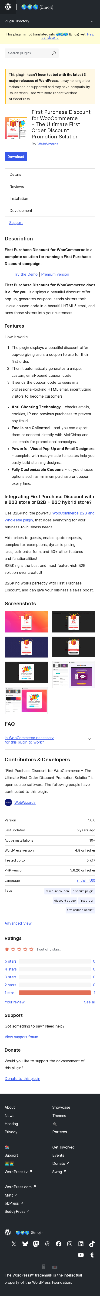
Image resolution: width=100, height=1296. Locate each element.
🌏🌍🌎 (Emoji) (29, 1232)
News (9, 1115)
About (10, 1107)
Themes (59, 1115)
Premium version (55, 274)
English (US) (86, 880)
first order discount (80, 910)
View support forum (21, 1036)
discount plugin (83, 891)
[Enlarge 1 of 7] (42, 617)
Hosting (11, 1123)
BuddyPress (17, 1211)
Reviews (17, 186)
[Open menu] (92, 7)
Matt (11, 1195)
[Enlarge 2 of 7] (42, 642)
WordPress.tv (18, 1171)
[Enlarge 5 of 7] (89, 617)
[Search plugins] (54, 53)
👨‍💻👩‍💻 (9, 1163)
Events (58, 1155)
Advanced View (18, 923)
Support (16, 222)
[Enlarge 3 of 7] (42, 667)
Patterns (59, 1132)
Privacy (11, 1132)
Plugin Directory (17, 21)
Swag (59, 1171)
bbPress (14, 1203)
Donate (61, 1163)
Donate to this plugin (22, 1078)
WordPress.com (20, 1186)
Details (15, 174)
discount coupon (57, 891)
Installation (19, 198)
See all (89, 1002)
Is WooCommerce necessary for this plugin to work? (29, 740)
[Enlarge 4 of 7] (42, 693)
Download (16, 157)
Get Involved (63, 1147)
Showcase (61, 1107)
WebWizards (48, 144)
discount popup (65, 900)
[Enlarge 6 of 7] (89, 642)
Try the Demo (26, 274)
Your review (15, 1002)
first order (86, 900)
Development (21, 210)
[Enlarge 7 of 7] (89, 667)
